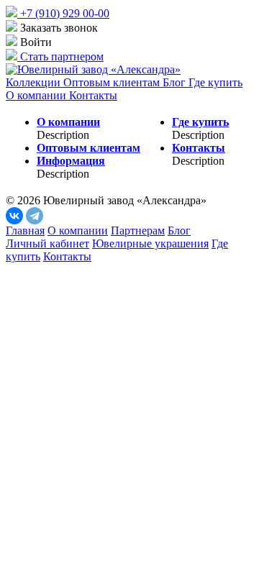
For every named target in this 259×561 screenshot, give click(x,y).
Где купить (215, 82)
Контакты (93, 95)
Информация (71, 161)
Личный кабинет (47, 243)
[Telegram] (34, 215)
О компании (37, 95)
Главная (25, 230)
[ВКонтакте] (14, 215)
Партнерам (138, 230)
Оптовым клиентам (113, 82)
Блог (175, 82)
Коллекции (34, 82)
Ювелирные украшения (150, 243)
